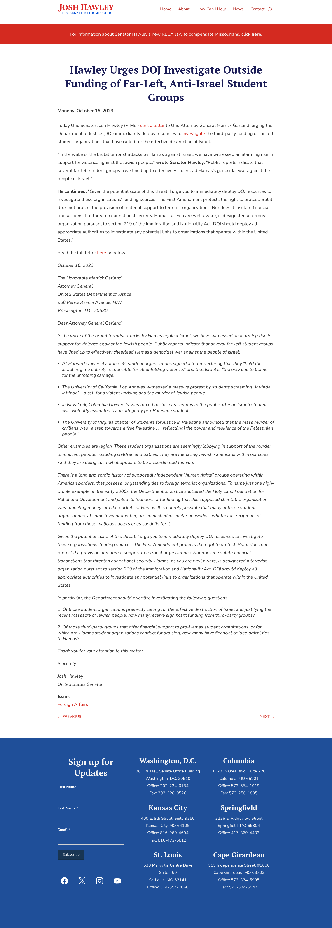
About (184, 9)
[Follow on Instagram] (99, 881)
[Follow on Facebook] (64, 881)
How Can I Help (211, 9)
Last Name (68, 808)
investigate (193, 133)
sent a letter (152, 125)
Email (64, 829)
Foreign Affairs (73, 704)
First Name (68, 786)
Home (165, 9)
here (101, 253)
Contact (257, 9)
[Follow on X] (82, 881)
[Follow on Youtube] (117, 881)
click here (251, 34)
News (238, 9)
